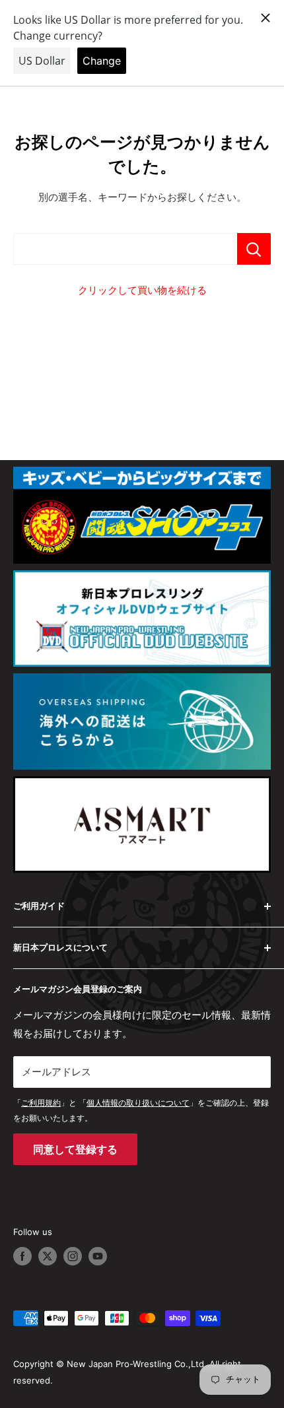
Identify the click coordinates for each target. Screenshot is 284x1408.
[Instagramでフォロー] (72, 1256)
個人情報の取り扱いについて (138, 1103)
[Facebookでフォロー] (22, 1256)
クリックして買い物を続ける (142, 290)
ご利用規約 (41, 1103)
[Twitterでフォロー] (47, 1256)
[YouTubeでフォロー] (98, 1256)
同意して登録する (75, 1149)
